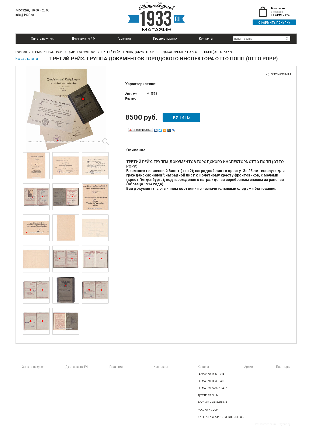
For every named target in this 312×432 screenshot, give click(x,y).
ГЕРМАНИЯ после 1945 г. (213, 388)
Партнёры (283, 366)
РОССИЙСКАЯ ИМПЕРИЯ (212, 402)
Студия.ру (284, 424)
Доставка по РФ (83, 38)
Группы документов (82, 52)
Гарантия (124, 38)
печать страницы (281, 73)
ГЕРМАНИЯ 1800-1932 (211, 380)
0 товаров (277, 11)
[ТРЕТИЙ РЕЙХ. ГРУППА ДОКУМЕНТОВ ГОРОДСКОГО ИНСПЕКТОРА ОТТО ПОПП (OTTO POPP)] (66, 109)
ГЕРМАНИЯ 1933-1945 (47, 52)
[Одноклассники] (165, 130)
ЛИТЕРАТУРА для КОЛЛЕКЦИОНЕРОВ (221, 416)
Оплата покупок (42, 38)
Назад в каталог (26, 58)
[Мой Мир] (169, 130)
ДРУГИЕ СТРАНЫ (208, 395)
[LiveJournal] (173, 130)
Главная (21, 52)
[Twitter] (160, 130)
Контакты (206, 38)
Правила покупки (165, 38)
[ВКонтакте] (156, 130)
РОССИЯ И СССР (208, 409)
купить (181, 117)
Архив (248, 366)
